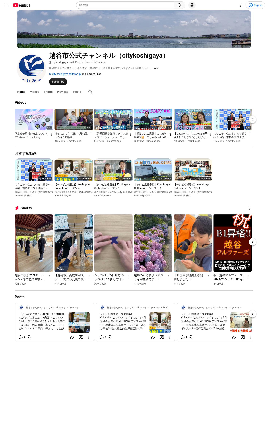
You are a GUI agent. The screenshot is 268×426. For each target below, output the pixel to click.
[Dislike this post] (29, 337)
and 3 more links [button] (91, 74)
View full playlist (23, 195)
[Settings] (240, 5)
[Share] (72, 337)
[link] (54, 323)
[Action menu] (88, 337)
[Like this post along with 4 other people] (21, 337)
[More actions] (51, 134)
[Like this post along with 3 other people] (102, 337)
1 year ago (73, 307)
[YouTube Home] (21, 5)
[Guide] (6, 5)
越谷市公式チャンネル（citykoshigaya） (35, 192)
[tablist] (134, 92)
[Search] (179, 5)
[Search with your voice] (192, 5)
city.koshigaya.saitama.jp (66, 74)
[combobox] (126, 5)
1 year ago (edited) (158, 307)
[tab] (21, 92)
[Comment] (81, 337)
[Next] (252, 119)
